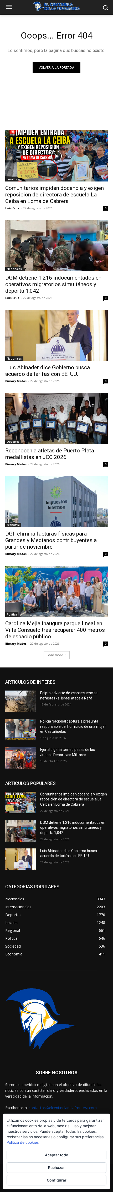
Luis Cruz (12, 208)
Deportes (13, 441)
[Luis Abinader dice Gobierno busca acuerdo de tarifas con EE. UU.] (56, 335)
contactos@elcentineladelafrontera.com (63, 1107)
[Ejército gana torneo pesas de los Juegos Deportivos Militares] (20, 758)
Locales (12, 179)
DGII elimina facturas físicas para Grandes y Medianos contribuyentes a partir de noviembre (51, 540)
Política (12, 614)
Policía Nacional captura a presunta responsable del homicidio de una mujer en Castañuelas (73, 726)
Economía (13, 525)
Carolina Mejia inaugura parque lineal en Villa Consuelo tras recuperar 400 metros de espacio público (55, 630)
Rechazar (56, 1167)
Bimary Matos (16, 381)
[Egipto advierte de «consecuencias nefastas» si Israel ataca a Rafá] (20, 701)
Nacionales (14, 269)
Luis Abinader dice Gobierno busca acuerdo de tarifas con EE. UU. (47, 370)
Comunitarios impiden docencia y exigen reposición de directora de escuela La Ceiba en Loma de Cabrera (54, 194)
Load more (55, 655)
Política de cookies (23, 1142)
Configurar (56, 1180)
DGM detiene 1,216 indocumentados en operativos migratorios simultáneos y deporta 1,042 (53, 284)
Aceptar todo (56, 1155)
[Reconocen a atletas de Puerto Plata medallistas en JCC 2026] (56, 418)
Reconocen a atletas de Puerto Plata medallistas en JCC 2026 (49, 453)
